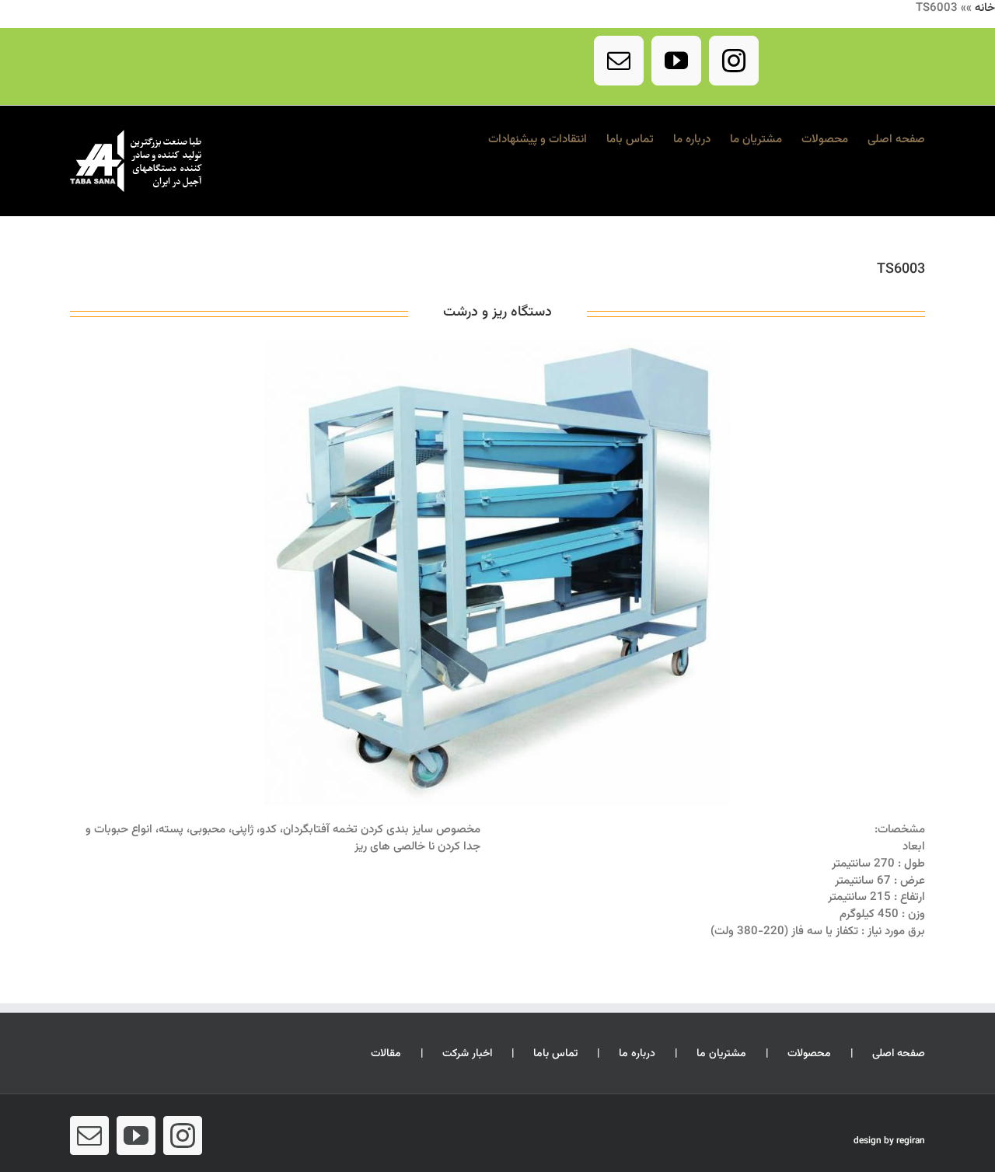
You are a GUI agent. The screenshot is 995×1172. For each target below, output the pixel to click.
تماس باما (555, 1054)
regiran (910, 1141)
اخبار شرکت (467, 1054)
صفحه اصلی (898, 1054)
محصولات (809, 1054)
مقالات (386, 1054)
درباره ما (637, 1054)
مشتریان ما (721, 1054)
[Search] (466, 138)
